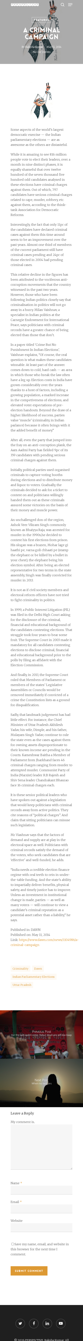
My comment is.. (23, 1122)
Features (41, 20)
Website (17, 1221)
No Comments (42, 52)
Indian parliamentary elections (34, 977)
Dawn (38, 968)
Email (16, 1202)
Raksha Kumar (34, 47)
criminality (20, 968)
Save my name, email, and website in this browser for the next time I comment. (40, 1249)
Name (16, 1183)
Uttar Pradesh (22, 985)
